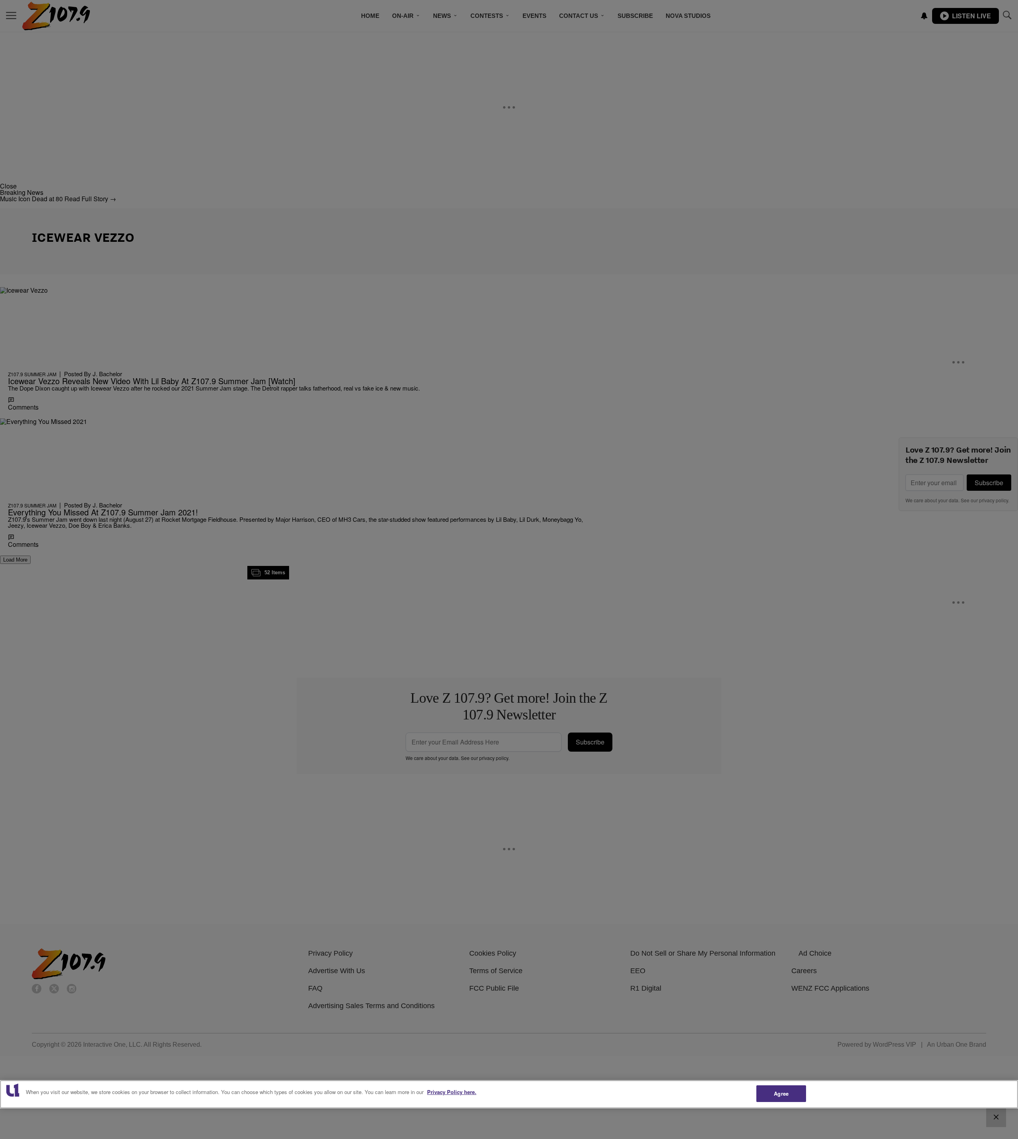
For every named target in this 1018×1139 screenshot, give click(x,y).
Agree (781, 1093)
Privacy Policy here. (451, 1092)
